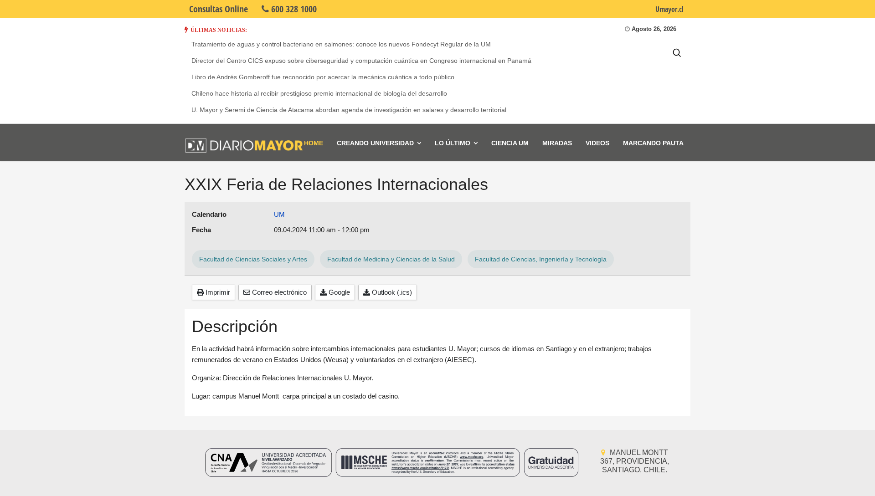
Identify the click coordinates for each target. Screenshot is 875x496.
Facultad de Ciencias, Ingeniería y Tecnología (541, 259)
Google (338, 292)
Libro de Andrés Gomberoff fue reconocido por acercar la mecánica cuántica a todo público (322, 77)
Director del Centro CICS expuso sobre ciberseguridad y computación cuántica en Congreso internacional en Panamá (361, 60)
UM (279, 214)
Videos (597, 143)
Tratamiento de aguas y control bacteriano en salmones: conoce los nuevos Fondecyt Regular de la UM (341, 44)
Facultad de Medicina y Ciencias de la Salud (391, 259)
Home (313, 143)
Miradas (557, 143)
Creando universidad (375, 143)
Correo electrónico (278, 292)
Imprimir (217, 292)
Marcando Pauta (653, 143)
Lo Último (452, 143)
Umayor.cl (669, 9)
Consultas (218, 9)
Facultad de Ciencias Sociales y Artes (253, 259)
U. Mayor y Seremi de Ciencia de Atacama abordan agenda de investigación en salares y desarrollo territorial (348, 109)
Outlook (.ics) (391, 292)
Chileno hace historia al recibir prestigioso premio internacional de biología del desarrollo (319, 93)
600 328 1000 (293, 9)
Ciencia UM (510, 143)
